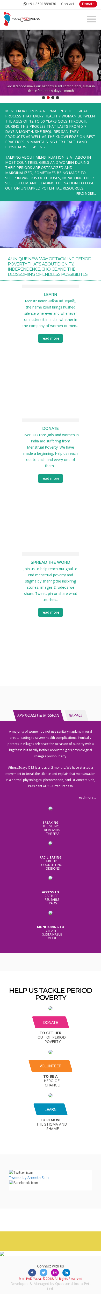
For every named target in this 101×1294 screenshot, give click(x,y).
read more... (86, 193)
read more (50, 338)
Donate (88, 3)
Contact (67, 3)
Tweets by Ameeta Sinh (29, 1177)
